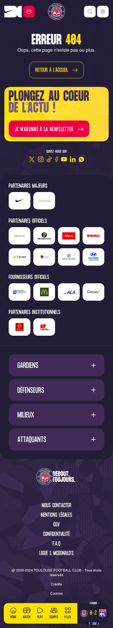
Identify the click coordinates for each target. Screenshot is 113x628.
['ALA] (69, 292)
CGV (56, 525)
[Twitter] (32, 159)
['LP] (44, 235)
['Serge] (69, 257)
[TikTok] (49, 159)
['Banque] (19, 292)
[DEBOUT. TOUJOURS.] (56, 477)
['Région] (19, 327)
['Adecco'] (69, 235)
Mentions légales (56, 515)
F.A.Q (56, 544)
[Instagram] (40, 159)
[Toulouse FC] (56, 11)
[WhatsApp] (81, 159)
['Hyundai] (93, 257)
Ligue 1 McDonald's (56, 554)
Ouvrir (57, 365)
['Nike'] (19, 200)
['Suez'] (19, 257)
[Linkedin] (73, 159)
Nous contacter (56, 506)
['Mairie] (44, 327)
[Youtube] (64, 159)
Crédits (56, 584)
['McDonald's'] (44, 292)
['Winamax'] (93, 235)
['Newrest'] (19, 235)
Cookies (56, 593)
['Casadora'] (14, 11)
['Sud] (44, 257)
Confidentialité (56, 535)
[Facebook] (56, 159)
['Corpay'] (93, 292)
